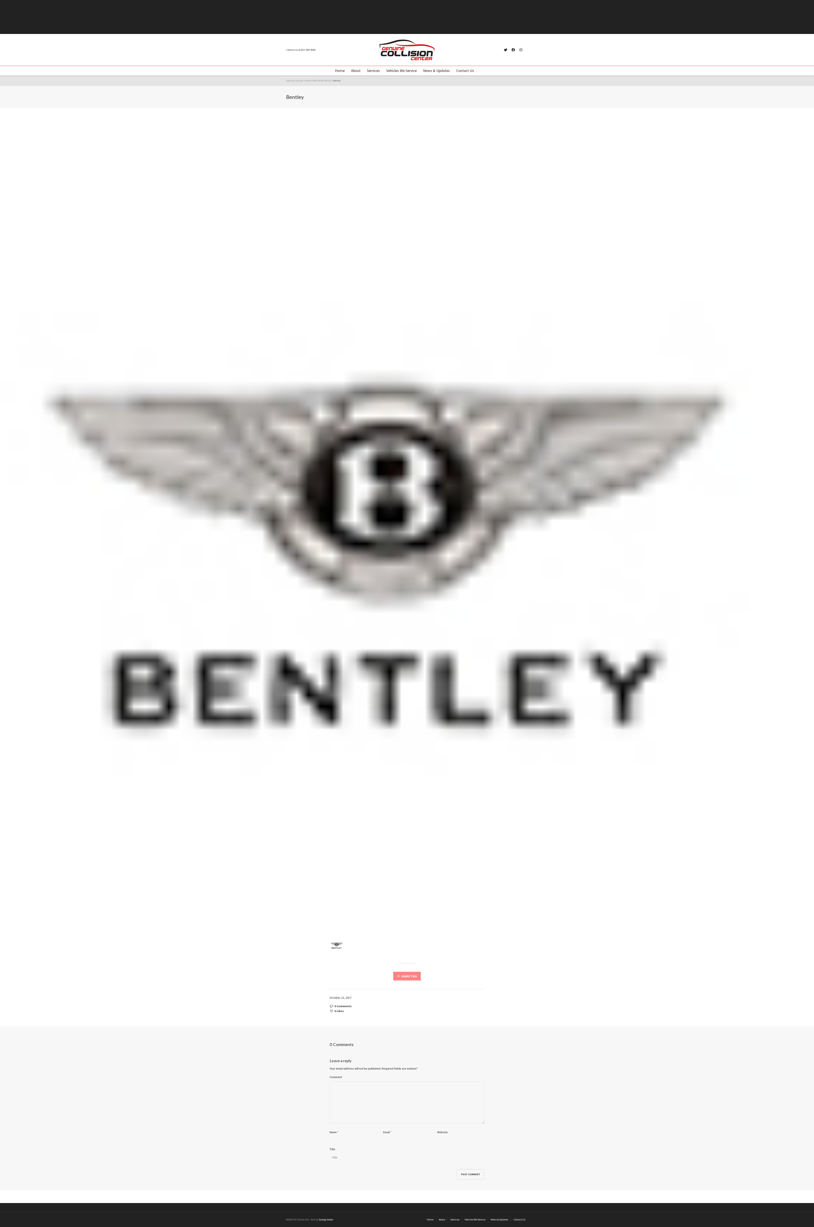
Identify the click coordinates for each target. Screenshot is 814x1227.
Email (386, 1132)
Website (442, 1132)
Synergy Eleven (326, 1219)
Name (333, 1132)
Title (332, 1149)
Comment (336, 1077)
